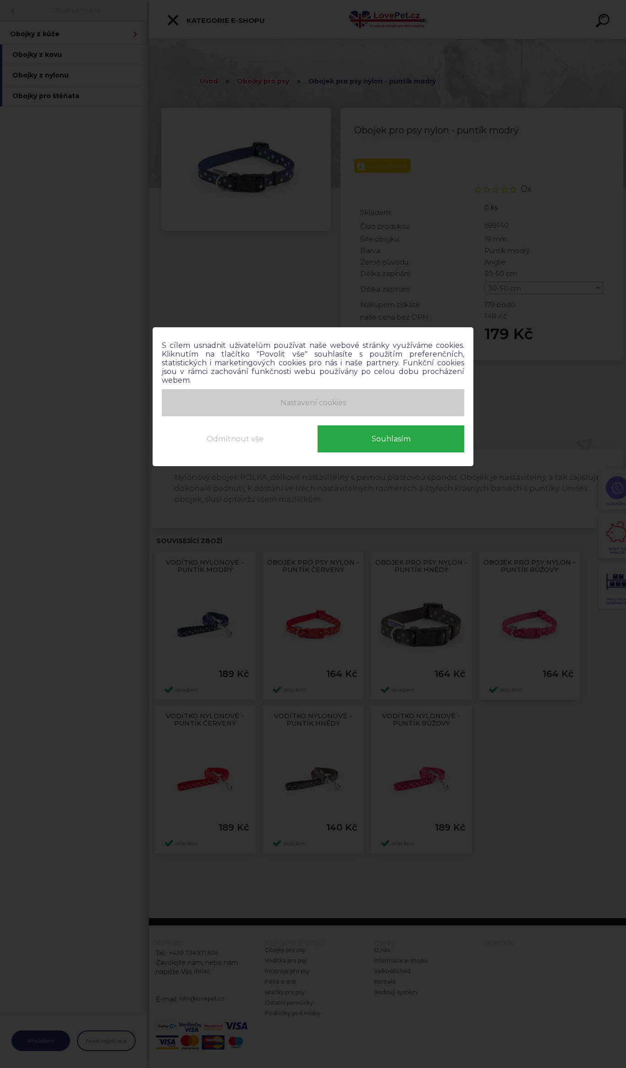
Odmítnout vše (235, 439)
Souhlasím (391, 439)
